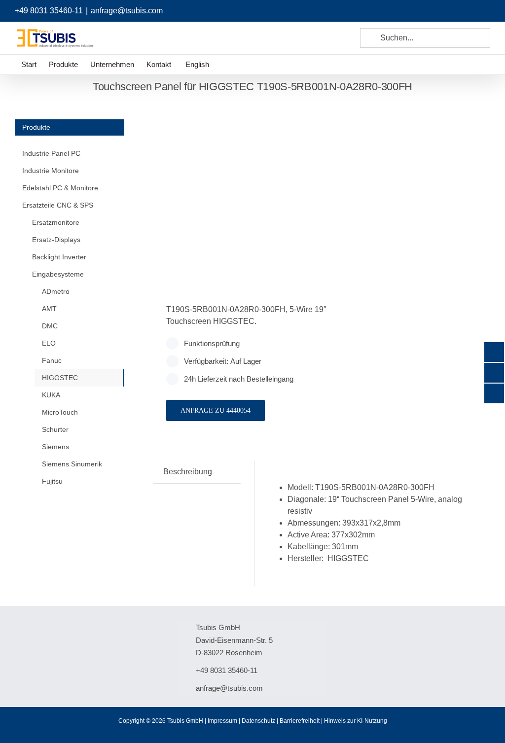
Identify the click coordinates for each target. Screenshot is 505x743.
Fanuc (52, 360)
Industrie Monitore (50, 171)
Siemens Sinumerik (72, 464)
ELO (49, 343)
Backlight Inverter (59, 257)
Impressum (222, 720)
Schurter (55, 429)
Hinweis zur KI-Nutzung (355, 720)
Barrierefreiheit (300, 720)
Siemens (55, 447)
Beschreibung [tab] (187, 471)
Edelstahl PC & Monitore (60, 188)
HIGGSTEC (60, 378)
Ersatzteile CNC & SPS (57, 205)
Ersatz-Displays (56, 240)
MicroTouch (60, 412)
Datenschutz (258, 720)
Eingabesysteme (58, 274)
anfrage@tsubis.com (127, 10)
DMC (50, 326)
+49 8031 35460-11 (49, 10)
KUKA (51, 395)
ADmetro (56, 291)
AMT (49, 309)
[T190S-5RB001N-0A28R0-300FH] (234, 188)
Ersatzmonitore (55, 222)
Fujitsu (52, 481)
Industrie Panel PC (51, 153)
